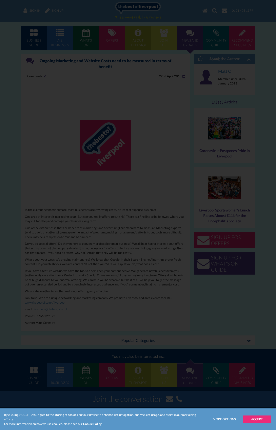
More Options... (225, 419)
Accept (257, 419)
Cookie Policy (92, 424)
